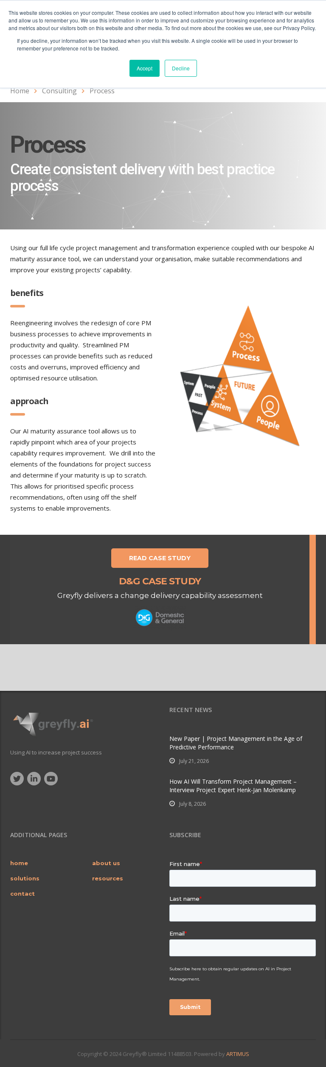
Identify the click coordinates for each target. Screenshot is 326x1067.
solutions (24, 878)
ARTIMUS (237, 1054)
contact (22, 893)
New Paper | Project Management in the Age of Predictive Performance (235, 743)
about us (106, 863)
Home (19, 90)
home (19, 863)
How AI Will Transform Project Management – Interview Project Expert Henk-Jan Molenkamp (233, 785)
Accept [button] (144, 68)
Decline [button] (181, 68)
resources (107, 878)
